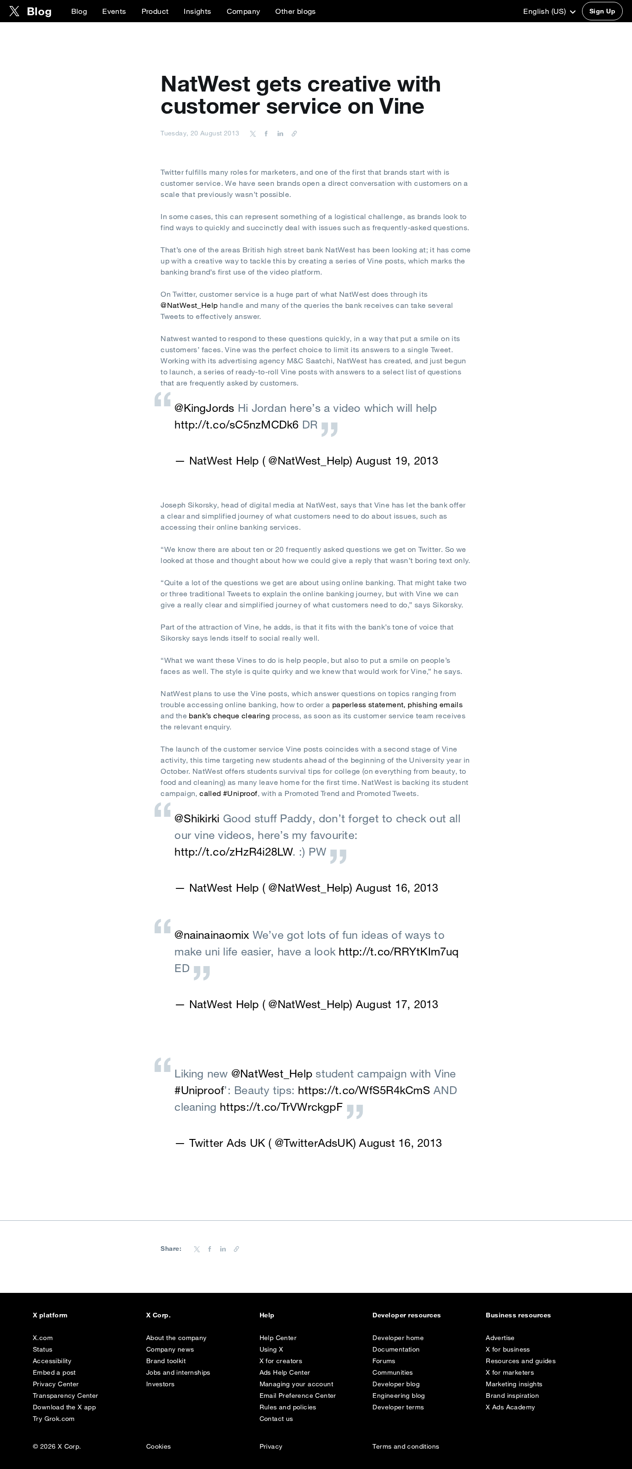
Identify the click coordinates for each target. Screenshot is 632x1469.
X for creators (281, 1361)
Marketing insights (514, 1384)
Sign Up (602, 11)
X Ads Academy (510, 1407)
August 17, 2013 (397, 1004)
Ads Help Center (285, 1372)
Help (267, 1315)
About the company (176, 1338)
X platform (50, 1315)
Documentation (396, 1349)
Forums (383, 1361)
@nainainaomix (211, 935)
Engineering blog (398, 1395)
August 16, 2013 (397, 887)
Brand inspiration (512, 1395)
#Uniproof (199, 1090)
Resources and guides (521, 1361)
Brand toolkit (166, 1361)
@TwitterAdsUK (314, 1143)
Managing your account (296, 1384)
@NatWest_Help (189, 305)
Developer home (398, 1338)
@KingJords (204, 408)
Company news (170, 1349)
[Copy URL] (292, 133)
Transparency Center (66, 1395)
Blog (79, 11)
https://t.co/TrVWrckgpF (281, 1107)
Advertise (500, 1338)
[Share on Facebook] (265, 133)
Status (42, 1349)
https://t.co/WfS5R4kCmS (364, 1090)
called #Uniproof (228, 793)
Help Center (278, 1338)
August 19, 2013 (397, 460)
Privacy (271, 1446)
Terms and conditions (405, 1446)
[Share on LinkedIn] (279, 133)
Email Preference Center (298, 1395)
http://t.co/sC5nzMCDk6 (236, 424)
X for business (508, 1349)
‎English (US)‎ (545, 11)
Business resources (518, 1315)
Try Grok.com (54, 1418)
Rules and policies (288, 1407)
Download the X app (64, 1407)
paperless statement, (369, 704)
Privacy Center (56, 1384)
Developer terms (398, 1407)
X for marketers (510, 1372)
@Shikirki (196, 818)
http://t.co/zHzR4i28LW (233, 851)
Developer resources (406, 1315)
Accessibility (52, 1361)
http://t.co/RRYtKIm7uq (399, 951)
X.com (43, 1338)
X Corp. (158, 1315)
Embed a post (54, 1372)
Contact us (276, 1418)
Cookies (158, 1446)
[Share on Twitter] (253, 133)
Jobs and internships (178, 1372)
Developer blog (396, 1384)
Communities (392, 1372)
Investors (160, 1384)
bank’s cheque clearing (229, 715)
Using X (272, 1349)
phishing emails (435, 704)
